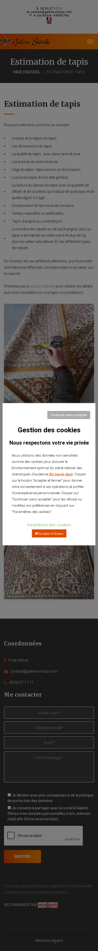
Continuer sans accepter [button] (68, 415)
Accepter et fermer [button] (50, 533)
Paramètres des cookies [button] (49, 525)
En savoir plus (61, 474)
